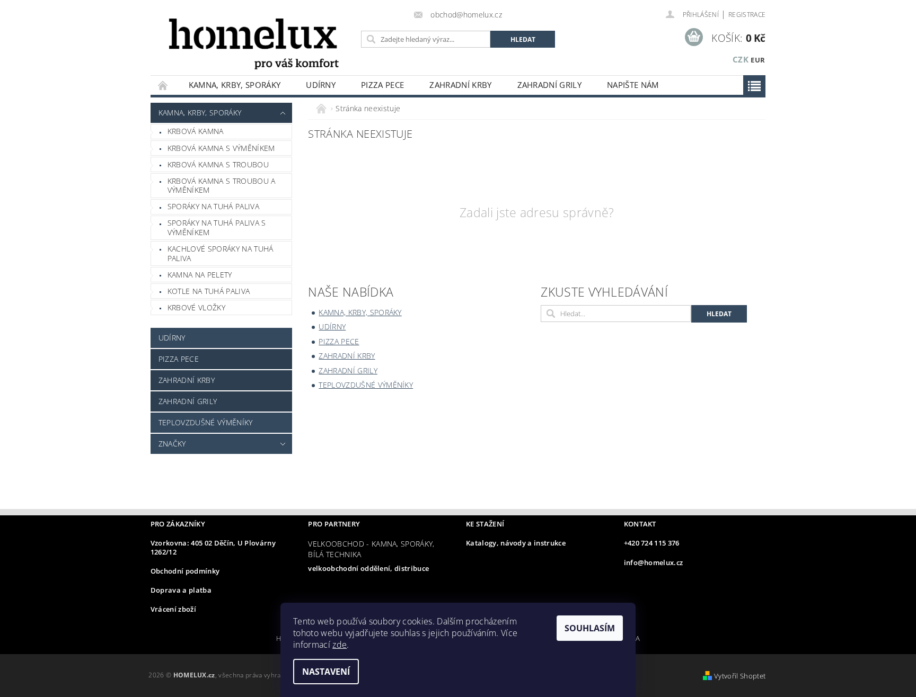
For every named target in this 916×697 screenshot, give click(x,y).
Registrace (746, 14)
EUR (758, 60)
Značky (172, 444)
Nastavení (326, 671)
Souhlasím (590, 628)
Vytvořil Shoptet (739, 676)
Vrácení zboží (173, 609)
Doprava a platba (181, 590)
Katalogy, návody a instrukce (516, 543)
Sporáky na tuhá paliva (213, 206)
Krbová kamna (196, 131)
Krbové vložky (196, 307)
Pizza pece (382, 84)
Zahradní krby (460, 84)
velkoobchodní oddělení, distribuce (368, 568)
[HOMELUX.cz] (254, 43)
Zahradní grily (549, 84)
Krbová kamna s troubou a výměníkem (222, 185)
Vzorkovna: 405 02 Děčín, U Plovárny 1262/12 (213, 547)
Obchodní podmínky (185, 571)
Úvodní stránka (163, 85)
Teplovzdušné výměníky (205, 422)
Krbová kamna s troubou (218, 164)
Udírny (321, 84)
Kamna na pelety (200, 275)
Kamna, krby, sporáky (234, 84)
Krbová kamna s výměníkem (221, 148)
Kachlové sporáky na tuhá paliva (221, 253)
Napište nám (633, 84)
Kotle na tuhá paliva (209, 291)
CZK (740, 59)
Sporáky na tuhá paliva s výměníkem (217, 227)
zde (339, 644)
